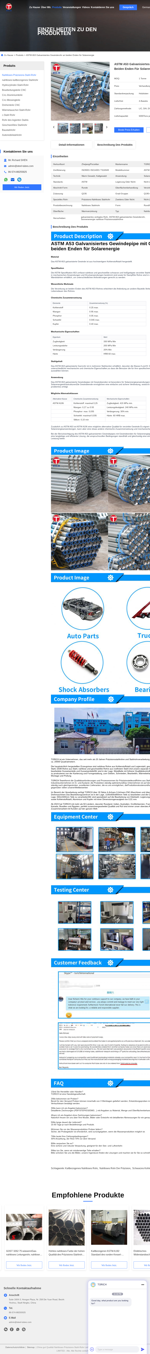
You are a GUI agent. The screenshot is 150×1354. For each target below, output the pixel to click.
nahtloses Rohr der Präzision (115, 1168)
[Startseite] (9, 7)
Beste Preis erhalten (129, 130)
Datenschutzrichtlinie (15, 1347)
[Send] (142, 1349)
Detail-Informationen (71, 144)
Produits (57, 7)
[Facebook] (12, 1330)
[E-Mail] (12, 179)
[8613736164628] (18, 1330)
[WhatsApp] (6, 179)
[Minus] (142, 1284)
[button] (19, 1234)
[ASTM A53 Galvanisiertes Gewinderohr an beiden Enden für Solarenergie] (80, 91)
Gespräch (128, 7)
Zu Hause (34, 7)
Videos (86, 7)
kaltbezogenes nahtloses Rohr (81, 1168)
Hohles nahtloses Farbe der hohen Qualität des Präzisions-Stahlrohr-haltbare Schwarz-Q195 (67, 1253)
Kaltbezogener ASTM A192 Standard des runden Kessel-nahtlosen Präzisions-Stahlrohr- (107, 1253)
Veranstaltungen (72, 7)
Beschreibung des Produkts (115, 144)
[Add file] (92, 1349)
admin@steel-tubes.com (20, 166)
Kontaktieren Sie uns (102, 7)
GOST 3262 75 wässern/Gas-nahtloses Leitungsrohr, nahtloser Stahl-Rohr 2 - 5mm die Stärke (23, 1253)
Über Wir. (46, 7)
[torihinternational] (19, 179)
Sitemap (31, 1347)
